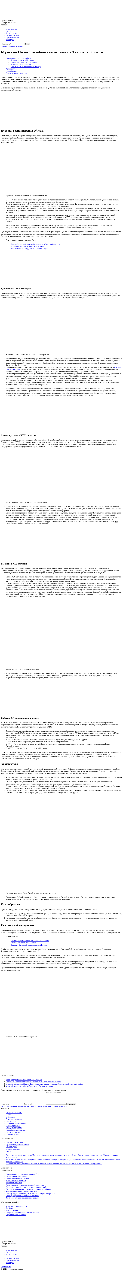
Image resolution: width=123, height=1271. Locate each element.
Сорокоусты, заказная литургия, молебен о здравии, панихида (34, 1106)
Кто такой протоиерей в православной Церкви (30, 941)
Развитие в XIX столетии (21, 64)
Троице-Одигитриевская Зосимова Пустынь (24, 1080)
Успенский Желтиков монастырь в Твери (27, 246)
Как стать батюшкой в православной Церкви (29, 945)
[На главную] (11, 18)
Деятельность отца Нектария (22, 60)
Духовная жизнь (12, 37)
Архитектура (11, 69)
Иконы (8, 31)
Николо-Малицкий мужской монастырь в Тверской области (35, 244)
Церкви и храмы (12, 35)
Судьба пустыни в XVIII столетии (25, 62)
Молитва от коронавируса (16, 1206)
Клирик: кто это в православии (23, 943)
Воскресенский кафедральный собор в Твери (29, 249)
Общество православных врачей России (22, 1212)
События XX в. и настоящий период (26, 67)
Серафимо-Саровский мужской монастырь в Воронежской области (33, 1082)
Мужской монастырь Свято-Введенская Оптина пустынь (29, 1086)
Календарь (10, 40)
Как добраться (11, 71)
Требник (9, 1208)
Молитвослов (11, 29)
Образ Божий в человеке (16, 1215)
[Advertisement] (61, 110)
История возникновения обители (19, 58)
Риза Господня (12, 1210)
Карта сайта (6, 1267)
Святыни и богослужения (16, 73)
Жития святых (12, 33)
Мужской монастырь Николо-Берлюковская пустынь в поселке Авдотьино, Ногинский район (44, 1084)
